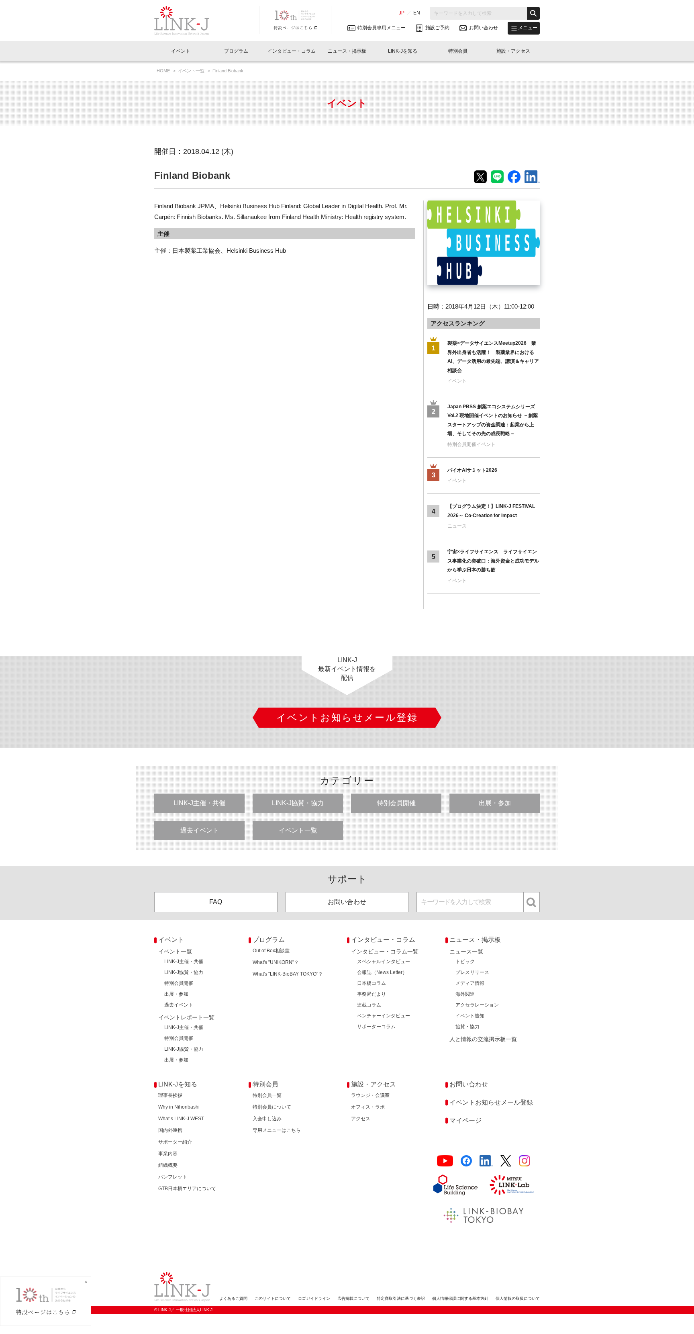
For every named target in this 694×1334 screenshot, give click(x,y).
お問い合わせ (347, 901)
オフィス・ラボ (368, 1107)
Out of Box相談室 (271, 950)
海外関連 (465, 994)
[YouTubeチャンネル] (445, 1161)
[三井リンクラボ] (512, 1185)
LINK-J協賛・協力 (298, 803)
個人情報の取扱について (518, 1298)
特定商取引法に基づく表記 (401, 1298)
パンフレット (172, 1177)
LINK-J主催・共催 (199, 803)
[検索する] (533, 13)
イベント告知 (469, 1016)
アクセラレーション (477, 1005)
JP (401, 13)
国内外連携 (170, 1130)
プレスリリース (472, 972)
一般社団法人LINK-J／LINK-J (187, 20)
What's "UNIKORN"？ (276, 962)
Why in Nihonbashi (179, 1107)
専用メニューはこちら (277, 1130)
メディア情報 (469, 983)
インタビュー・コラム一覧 (384, 951)
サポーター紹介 (175, 1142)
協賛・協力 (467, 1026)
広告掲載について (353, 1298)
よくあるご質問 (233, 1298)
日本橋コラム (371, 983)
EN (416, 13)
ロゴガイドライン (314, 1298)
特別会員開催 (396, 803)
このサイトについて (273, 1298)
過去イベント (199, 830)
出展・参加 (495, 803)
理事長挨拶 (170, 1095)
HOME (164, 70)
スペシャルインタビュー (383, 961)
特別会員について (272, 1107)
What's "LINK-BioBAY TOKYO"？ (288, 974)
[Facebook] (466, 1161)
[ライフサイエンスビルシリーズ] (455, 1184)
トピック (465, 961)
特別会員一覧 (267, 1095)
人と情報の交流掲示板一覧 (483, 1039)
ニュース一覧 (466, 951)
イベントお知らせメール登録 (491, 1102)
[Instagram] (524, 1161)
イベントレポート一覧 (186, 1017)
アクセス (360, 1118)
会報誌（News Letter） (382, 972)
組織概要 (168, 1165)
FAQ (215, 901)
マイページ (465, 1120)
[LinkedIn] (486, 1161)
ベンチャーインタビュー (383, 1016)
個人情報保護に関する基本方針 (460, 1298)
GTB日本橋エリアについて (187, 1188)
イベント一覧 (192, 70)
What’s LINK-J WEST (181, 1118)
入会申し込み (267, 1118)
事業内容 (168, 1153)
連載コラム (369, 1005)
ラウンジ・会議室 (370, 1095)
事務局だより (371, 994)
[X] (505, 1161)
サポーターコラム (376, 1026)
